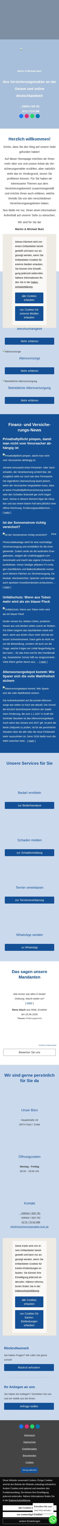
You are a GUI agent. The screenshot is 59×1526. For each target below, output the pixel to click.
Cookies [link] (30, 1462)
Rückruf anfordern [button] (29, 1367)
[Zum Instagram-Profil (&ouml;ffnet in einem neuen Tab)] (27, 116)
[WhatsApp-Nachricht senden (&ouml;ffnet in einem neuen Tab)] (32, 116)
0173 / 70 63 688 (30, 111)
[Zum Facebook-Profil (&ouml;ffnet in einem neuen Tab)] (21, 116)
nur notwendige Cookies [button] (29, 1514)
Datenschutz (29, 1442)
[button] (4, 1012)
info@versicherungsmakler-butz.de (29, 1226)
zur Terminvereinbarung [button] (29, 900)
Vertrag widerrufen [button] (29, 1470)
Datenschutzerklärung (19, 1500)
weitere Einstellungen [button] (29, 1521)
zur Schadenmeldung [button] (29, 852)
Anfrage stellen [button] (29, 1406)
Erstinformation (29, 1449)
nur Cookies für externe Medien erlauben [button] (29, 313)
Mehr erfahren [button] (29, 341)
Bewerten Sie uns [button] (29, 1052)
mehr (7, 512)
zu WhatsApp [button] (29, 947)
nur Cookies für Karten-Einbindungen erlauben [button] (29, 1319)
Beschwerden (29, 1455)
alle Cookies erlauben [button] (29, 297)
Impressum (29, 1435)
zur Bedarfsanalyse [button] (29, 805)
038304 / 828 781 (31, 106)
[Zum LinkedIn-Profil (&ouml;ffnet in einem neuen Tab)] (38, 116)
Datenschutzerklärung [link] (27, 1290)
